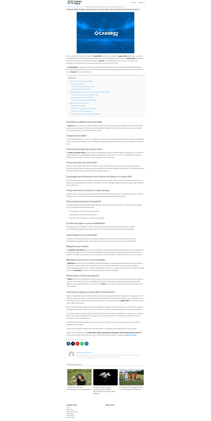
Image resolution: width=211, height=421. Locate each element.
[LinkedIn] (87, 344)
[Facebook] (68, 344)
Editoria (140, 2)
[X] (73, 344)
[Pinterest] (77, 344)
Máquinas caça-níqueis (78, 106)
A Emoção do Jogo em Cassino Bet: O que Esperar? (84, 114)
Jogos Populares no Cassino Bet (79, 103)
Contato (133, 2)
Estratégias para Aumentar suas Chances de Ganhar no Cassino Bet (89, 92)
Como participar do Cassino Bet (81, 89)
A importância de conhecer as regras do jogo (84, 95)
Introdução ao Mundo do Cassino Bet (80, 81)
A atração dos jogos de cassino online (82, 86)
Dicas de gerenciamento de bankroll (82, 97)
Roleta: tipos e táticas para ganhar (81, 111)
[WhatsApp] (82, 344)
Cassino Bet (87, 139)
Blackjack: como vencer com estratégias (83, 108)
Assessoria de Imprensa (84, 352)
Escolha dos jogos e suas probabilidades (83, 100)
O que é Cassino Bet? (77, 84)
